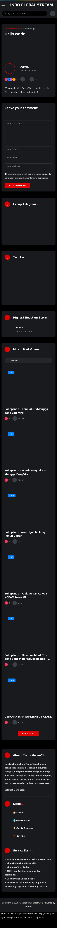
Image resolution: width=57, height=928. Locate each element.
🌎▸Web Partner (22, 820)
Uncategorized (12, 28)
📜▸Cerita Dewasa (23, 828)
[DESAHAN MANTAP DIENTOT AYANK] (28, 693)
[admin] (10, 68)
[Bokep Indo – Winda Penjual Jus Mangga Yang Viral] (28, 447)
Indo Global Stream (31, 4)
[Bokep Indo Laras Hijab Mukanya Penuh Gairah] (28, 509)
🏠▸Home (18, 812)
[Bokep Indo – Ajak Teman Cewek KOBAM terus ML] (28, 570)
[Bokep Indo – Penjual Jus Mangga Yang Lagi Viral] (28, 386)
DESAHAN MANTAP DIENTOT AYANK (28, 716)
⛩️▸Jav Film (19, 836)
